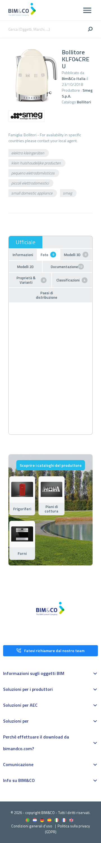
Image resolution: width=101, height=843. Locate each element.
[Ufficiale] (25, 242)
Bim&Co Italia (74, 78)
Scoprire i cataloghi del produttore (51, 465)
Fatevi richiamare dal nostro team (54, 650)
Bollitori (84, 102)
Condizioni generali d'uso (31, 826)
